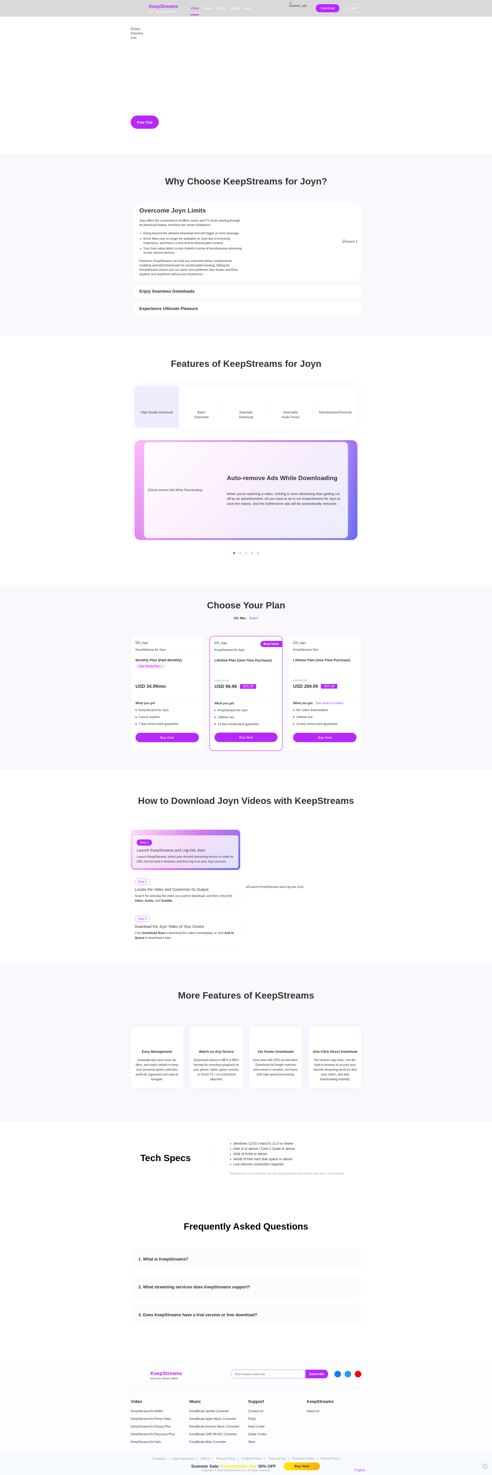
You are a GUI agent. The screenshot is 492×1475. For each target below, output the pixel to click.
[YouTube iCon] (358, 1374)
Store (221, 8)
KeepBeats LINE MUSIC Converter (213, 1434)
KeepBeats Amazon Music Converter (214, 1426)
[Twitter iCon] (348, 1374)
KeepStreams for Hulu (146, 1441)
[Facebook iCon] (337, 1374)
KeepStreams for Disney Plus (151, 1426)
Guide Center (257, 1434)
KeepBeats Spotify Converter (209, 1411)
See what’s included (329, 703)
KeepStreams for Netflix (147, 1411)
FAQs (252, 1418)
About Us (313, 1411)
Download (328, 8)
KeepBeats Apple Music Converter (212, 1418)
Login (353, 8)
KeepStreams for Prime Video (151, 1418)
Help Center (256, 1426)
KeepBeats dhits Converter (207, 1441)
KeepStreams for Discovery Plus (153, 1434)
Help (247, 8)
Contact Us (255, 1411)
